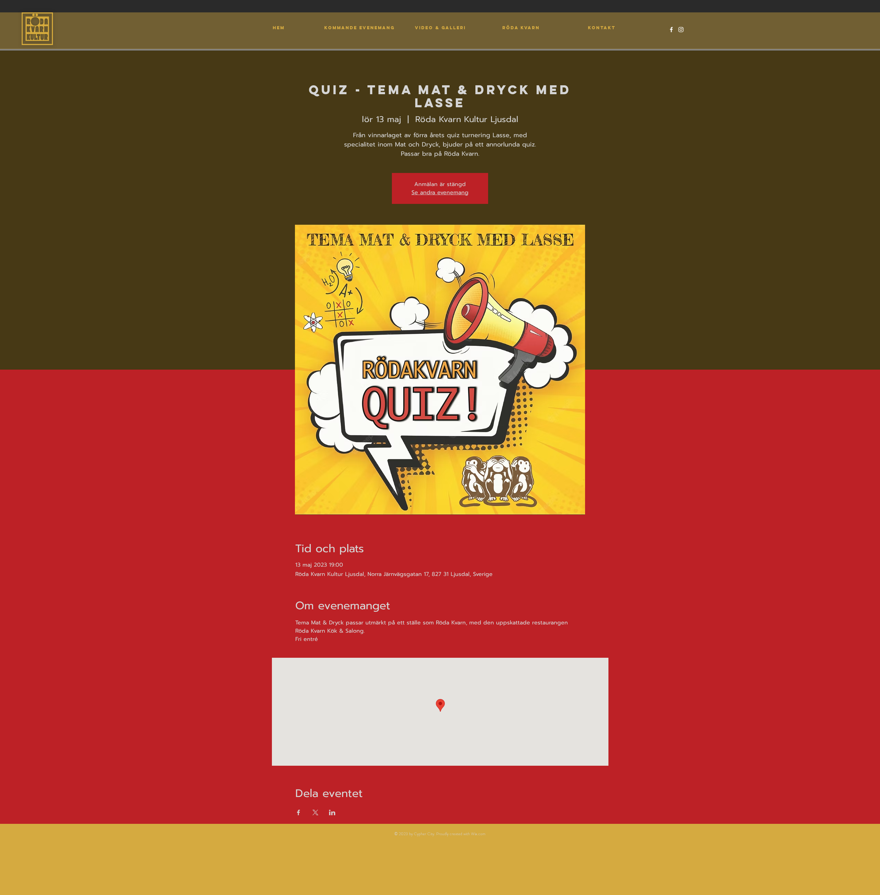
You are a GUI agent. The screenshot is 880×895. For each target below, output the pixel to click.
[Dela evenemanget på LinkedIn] (332, 812)
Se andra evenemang (440, 192)
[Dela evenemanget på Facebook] (298, 812)
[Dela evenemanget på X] (315, 812)
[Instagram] (681, 29)
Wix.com (478, 834)
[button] (440, 27)
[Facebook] (671, 29)
